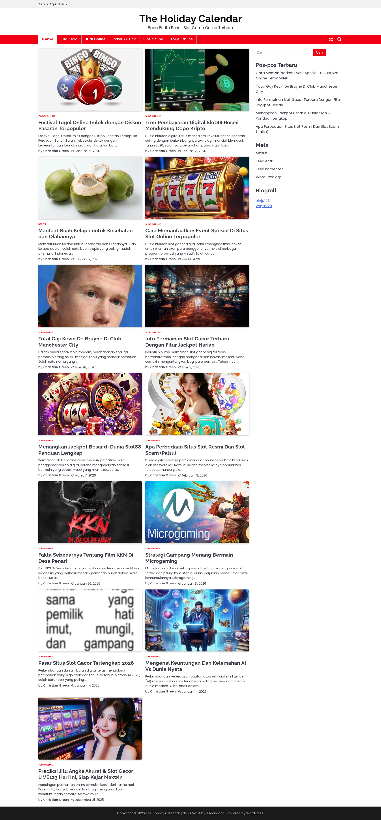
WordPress (254, 813)
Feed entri (264, 161)
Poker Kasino (124, 39)
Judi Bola (69, 39)
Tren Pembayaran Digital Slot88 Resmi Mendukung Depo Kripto (192, 125)
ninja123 (263, 200)
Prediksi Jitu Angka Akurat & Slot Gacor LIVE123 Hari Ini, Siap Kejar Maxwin (85, 774)
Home (47, 39)
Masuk (261, 153)
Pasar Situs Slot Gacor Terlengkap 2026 (86, 663)
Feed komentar (269, 169)
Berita (42, 224)
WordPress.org (268, 177)
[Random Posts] (331, 39)
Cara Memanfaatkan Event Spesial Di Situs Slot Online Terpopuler (196, 233)
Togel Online (181, 39)
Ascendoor (215, 813)
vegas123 (264, 206)
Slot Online (153, 39)
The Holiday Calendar (190, 18)
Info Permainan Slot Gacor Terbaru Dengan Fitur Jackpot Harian (187, 342)
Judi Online (95, 39)
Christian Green (56, 151)
